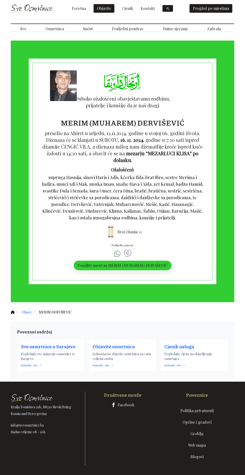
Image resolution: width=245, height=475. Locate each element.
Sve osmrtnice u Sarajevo (48, 346)
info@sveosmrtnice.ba (27, 425)
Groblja (196, 433)
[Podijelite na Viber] (128, 254)
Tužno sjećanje (175, 28)
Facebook (126, 404)
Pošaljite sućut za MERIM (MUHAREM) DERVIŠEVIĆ (123, 265)
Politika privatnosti (197, 410)
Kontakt (148, 8)
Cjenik (127, 8)
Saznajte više (29, 365)
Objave (27, 312)
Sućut (88, 28)
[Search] (167, 8)
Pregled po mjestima (211, 8)
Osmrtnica (54, 28)
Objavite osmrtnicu (114, 346)
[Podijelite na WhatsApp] (117, 254)
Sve (23, 28)
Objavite (104, 8)
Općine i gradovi (197, 422)
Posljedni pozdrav (128, 28)
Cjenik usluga (179, 346)
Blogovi (197, 456)
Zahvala (214, 28)
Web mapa (197, 445)
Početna (79, 8)
